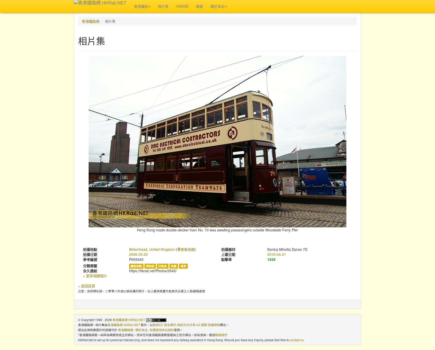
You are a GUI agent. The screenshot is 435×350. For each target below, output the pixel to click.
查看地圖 (187, 249)
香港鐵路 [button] (141, 6)
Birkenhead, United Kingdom (152, 249)
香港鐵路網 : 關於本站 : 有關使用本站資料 (146, 330)
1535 (271, 259)
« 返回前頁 (86, 285)
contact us (297, 340)
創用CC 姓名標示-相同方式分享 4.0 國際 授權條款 (186, 325)
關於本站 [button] (217, 6)
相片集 (163, 6)
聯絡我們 (221, 335)
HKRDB (182, 6)
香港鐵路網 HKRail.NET (129, 320)
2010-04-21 (276, 254)
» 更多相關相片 (95, 275)
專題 (199, 6)
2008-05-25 (138, 254)
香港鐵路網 (90, 21)
